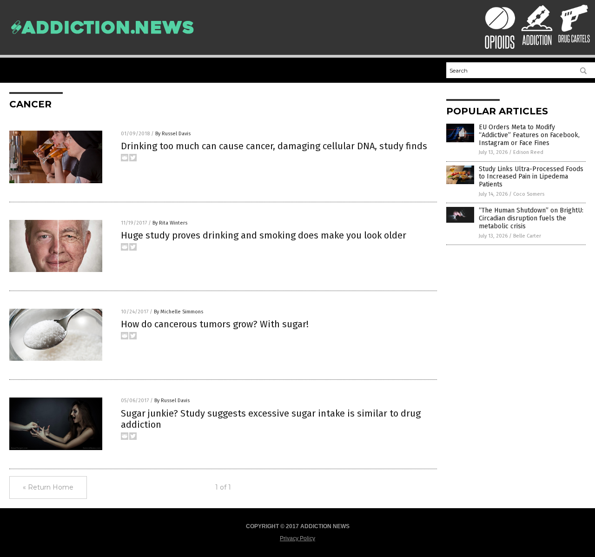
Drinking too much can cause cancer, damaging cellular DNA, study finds (274, 146)
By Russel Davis (173, 134)
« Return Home (48, 487)
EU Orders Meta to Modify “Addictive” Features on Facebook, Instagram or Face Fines (529, 135)
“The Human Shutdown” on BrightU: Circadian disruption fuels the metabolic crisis (531, 218)
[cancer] (102, 38)
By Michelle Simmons (178, 312)
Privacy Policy (297, 538)
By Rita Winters (169, 223)
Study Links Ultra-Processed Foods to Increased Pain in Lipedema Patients (531, 177)
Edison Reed (528, 152)
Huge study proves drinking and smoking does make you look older (263, 235)
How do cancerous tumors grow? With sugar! (215, 324)
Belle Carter (527, 236)
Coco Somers (528, 194)
